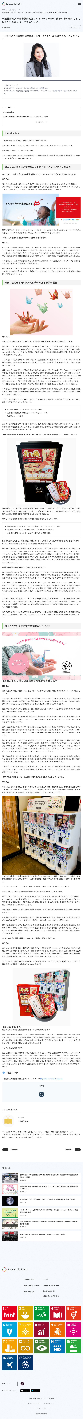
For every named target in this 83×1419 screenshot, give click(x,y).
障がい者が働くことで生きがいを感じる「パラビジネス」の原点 (26, 117)
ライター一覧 (41, 1408)
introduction (9, 112)
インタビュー (13, 10)
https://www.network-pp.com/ (51, 1079)
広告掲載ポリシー (50, 1403)
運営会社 (51, 1398)
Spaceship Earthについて (37, 1398)
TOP (3, 10)
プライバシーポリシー (35, 1403)
